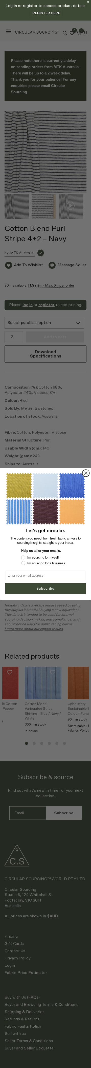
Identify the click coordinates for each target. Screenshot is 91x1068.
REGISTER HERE (46, 13)
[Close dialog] (85, 473)
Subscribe (45, 588)
